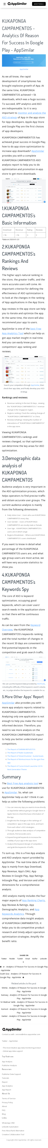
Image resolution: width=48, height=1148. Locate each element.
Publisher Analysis (9, 1065)
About (4, 1106)
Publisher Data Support (11, 1074)
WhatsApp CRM (8, 1123)
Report (4, 1082)
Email (28, 958)
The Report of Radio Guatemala (20, 752)
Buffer (34, 958)
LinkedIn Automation (10, 1127)
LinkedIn (43, 958)
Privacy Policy (7, 1102)
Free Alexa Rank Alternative (13, 1130)
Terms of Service (9, 1098)
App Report (6, 1090)
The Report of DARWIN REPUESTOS (21, 749)
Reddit (12, 958)
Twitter (4, 958)
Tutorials (5, 1078)
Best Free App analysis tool (22, 783)
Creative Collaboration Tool (13, 1134)
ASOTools (41, 684)
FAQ (3, 1110)
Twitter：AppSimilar (10, 1041)
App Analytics (7, 1086)
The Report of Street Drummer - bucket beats (25, 756)
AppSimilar (24, 69)
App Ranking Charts (33, 900)
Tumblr (20, 958)
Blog (4, 1114)
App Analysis (7, 1061)
